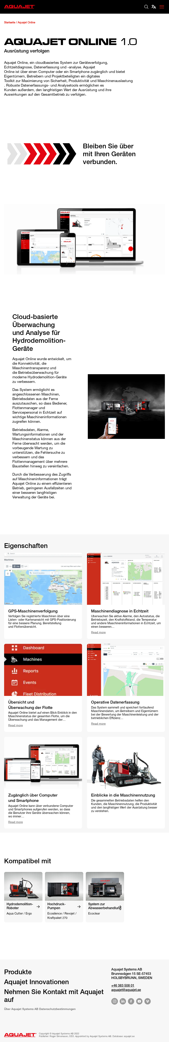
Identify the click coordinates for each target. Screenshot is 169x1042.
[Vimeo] (147, 1002)
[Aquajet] (19, 9)
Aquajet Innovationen (36, 982)
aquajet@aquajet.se (126, 990)
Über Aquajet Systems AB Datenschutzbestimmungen (40, 1009)
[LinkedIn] (123, 1002)
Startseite (9, 22)
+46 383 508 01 (122, 986)
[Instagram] (114, 1002)
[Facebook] (131, 1002)
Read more (98, 632)
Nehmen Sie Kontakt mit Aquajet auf (54, 996)
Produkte (18, 972)
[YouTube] (139, 1002)
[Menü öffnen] (162, 7)
